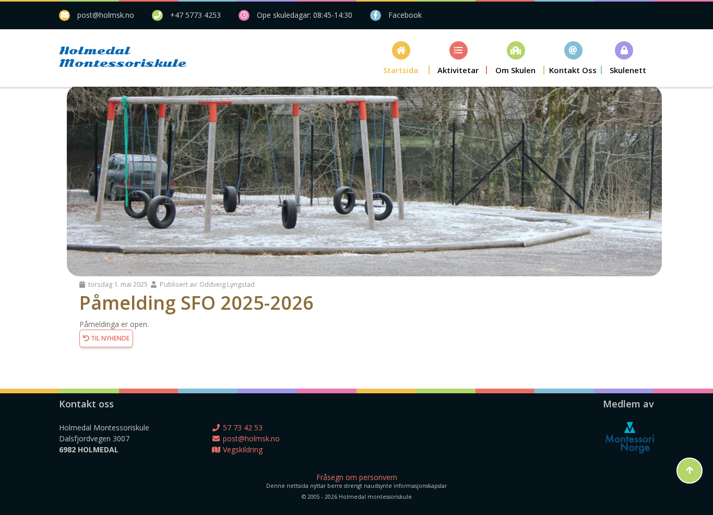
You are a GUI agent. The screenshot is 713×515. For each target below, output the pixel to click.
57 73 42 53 (242, 427)
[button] (401, 57)
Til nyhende (109, 338)
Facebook (405, 15)
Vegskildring (242, 449)
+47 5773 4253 (195, 15)
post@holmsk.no (105, 15)
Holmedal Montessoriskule (106, 57)
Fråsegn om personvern (356, 477)
